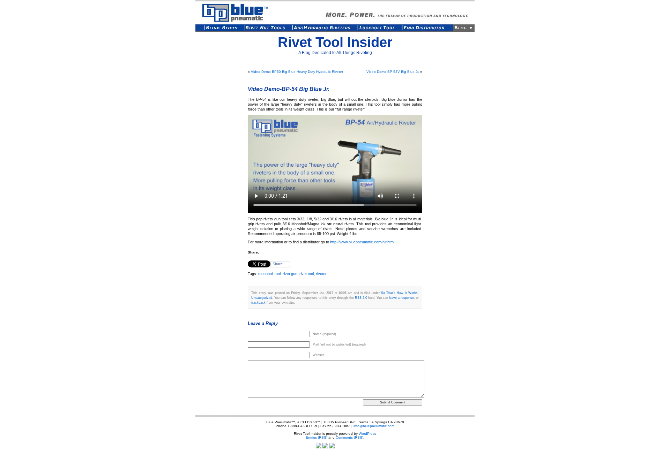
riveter (321, 274)
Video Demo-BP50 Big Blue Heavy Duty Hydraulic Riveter (297, 72)
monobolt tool (269, 274)
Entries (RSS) (316, 437)
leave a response (401, 298)
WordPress (367, 433)
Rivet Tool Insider (335, 42)
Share (278, 264)
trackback (258, 302)
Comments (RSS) (349, 437)
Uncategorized (261, 298)
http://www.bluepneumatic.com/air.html (362, 242)
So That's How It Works (399, 293)
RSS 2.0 (361, 298)
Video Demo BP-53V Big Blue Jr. (392, 72)
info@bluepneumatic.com (373, 426)
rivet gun (290, 274)
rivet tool (306, 274)
